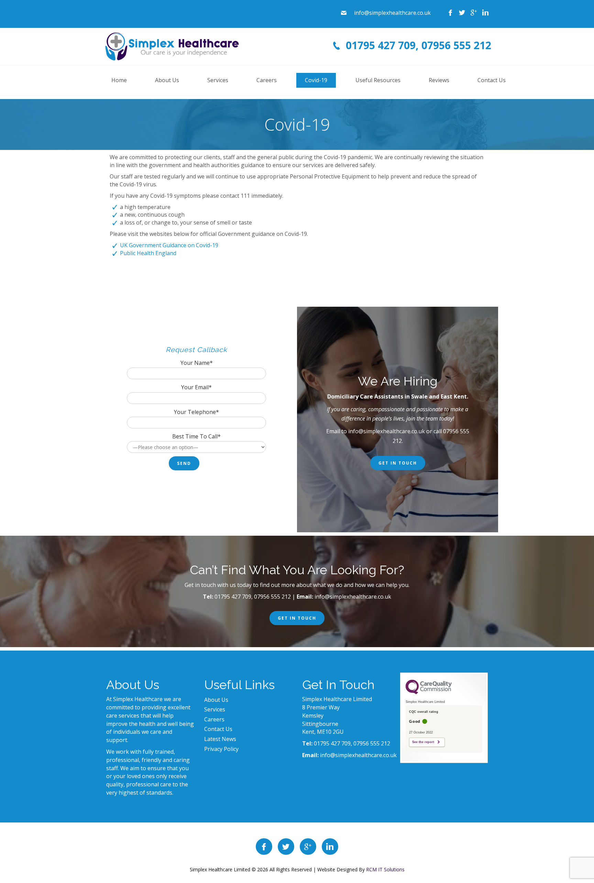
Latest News (220, 739)
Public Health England (148, 253)
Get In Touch (397, 463)
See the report (423, 742)
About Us (216, 700)
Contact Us (218, 729)
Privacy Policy (221, 749)
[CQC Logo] (429, 692)
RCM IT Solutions (385, 869)
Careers (214, 719)
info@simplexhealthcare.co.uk (386, 431)
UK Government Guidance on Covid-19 (169, 245)
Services (214, 709)
